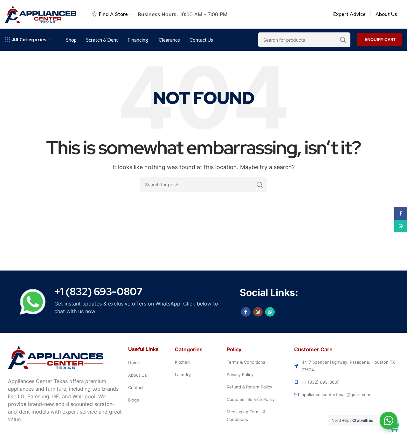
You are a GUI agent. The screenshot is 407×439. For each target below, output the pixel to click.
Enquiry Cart (380, 39)
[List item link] (150, 363)
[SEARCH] (259, 184)
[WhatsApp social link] (270, 312)
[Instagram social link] (258, 312)
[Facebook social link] (246, 312)
